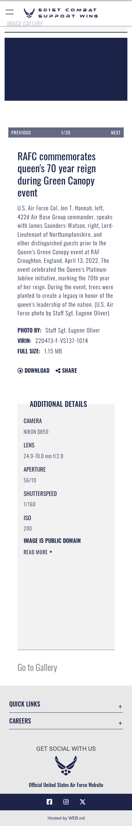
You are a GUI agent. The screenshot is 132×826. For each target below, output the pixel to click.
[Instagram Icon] (66, 802)
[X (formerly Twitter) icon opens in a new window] (82, 802)
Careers (20, 720)
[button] (10, 13)
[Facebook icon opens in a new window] (49, 802)
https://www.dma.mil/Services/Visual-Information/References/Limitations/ (61, 638)
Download (36, 370)
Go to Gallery (37, 666)
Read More (36, 552)
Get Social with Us (66, 748)
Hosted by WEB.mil (66, 818)
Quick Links (24, 703)
